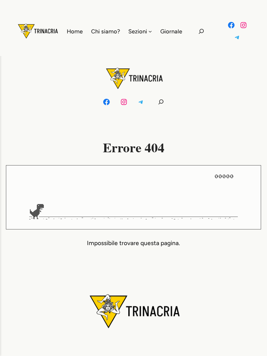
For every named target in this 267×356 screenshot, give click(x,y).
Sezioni (137, 31)
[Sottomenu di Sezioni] (150, 31)
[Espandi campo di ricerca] (197, 31)
